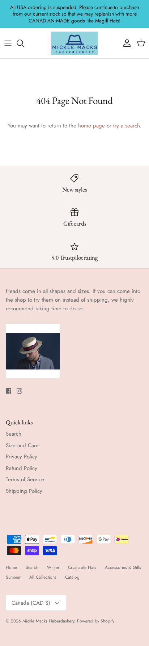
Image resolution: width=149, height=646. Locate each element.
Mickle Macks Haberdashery (48, 621)
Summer (13, 577)
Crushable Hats (82, 567)
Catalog (72, 577)
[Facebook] (8, 391)
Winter (53, 567)
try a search (126, 126)
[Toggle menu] (8, 43)
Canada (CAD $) (31, 603)
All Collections (42, 577)
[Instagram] (19, 391)
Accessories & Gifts (123, 567)
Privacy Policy (21, 457)
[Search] (24, 43)
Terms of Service (25, 479)
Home (11, 567)
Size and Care (22, 445)
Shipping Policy (24, 491)
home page (91, 126)
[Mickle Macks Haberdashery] (74, 43)
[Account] (125, 43)
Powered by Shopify (95, 621)
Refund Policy (21, 468)
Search (13, 434)
